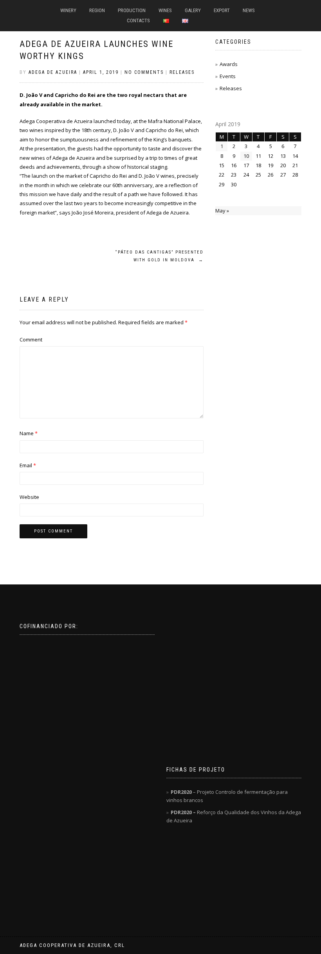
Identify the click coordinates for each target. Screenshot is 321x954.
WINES (165, 10)
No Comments (144, 72)
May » (222, 210)
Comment (31, 339)
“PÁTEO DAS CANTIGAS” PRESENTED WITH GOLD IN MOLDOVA (159, 256)
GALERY (193, 10)
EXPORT (222, 10)
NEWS (249, 10)
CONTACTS (138, 20)
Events (228, 76)
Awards (229, 64)
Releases (182, 72)
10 (246, 155)
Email (28, 465)
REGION (97, 10)
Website (29, 496)
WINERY (68, 10)
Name (29, 433)
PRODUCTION (132, 10)
